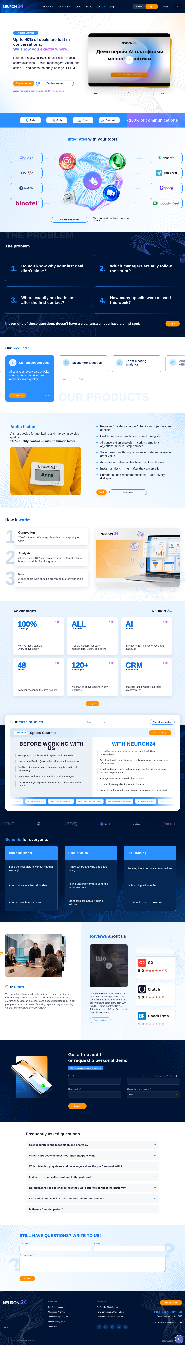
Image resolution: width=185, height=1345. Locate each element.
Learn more (18, 395)
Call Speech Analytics (57, 1307)
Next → (163, 93)
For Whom (65, 7)
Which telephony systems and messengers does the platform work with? (75, 1166)
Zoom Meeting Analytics (58, 1317)
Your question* (26, 1255)
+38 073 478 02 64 (165, 1312)
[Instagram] (112, 1326)
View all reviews (100, 1020)
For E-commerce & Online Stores (110, 1312)
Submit (77, 1106)
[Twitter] (105, 1326)
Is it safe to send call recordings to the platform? (60, 1177)
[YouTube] (118, 1326)
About (101, 7)
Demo (139, 6)
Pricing (88, 6)
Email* (97, 1244)
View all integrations (69, 220)
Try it (172, 323)
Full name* (24, 1244)
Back (96, 93)
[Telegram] (125, 1326)
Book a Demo (170, 1303)
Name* (71, 1076)
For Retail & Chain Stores (107, 1307)
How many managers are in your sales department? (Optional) (152, 1076)
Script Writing (53, 1326)
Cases (78, 6)
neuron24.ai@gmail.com (167, 1322)
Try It (151, 6)
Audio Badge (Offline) (57, 1321)
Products (48, 7)
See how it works (55, 83)
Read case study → (160, 733)
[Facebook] (99, 1326)
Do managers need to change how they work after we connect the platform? (77, 1187)
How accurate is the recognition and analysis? (58, 1144)
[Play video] (108, 966)
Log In (166, 6)
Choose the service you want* (139, 1089)
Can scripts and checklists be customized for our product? (66, 1198)
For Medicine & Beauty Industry (110, 1317)
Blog (111, 6)
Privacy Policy (167, 1341)
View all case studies (162, 722)
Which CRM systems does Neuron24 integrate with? (62, 1155)
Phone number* (74, 1089)
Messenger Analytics (56, 1312)
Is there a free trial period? (46, 1209)
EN (179, 7)
